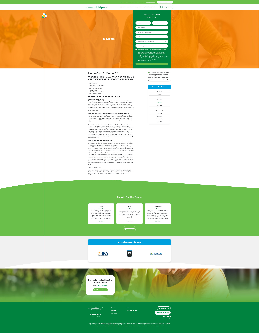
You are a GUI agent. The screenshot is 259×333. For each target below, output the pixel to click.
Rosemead (159, 116)
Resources (137, 7)
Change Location (150, 2)
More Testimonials (129, 230)
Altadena (159, 94)
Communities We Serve (149, 7)
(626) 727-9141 (103, 286)
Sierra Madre (159, 119)
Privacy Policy (98, 316)
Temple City (159, 122)
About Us (130, 7)
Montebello (159, 108)
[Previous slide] (125, 226)
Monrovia (159, 105)
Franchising (114, 313)
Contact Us (151, 64)
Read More (101, 221)
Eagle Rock (159, 100)
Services (123, 7)
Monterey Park (159, 111)
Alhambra (159, 91)
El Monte (159, 102)
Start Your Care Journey (100, 290)
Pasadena (159, 113)
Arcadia (159, 97)
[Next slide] (134, 226)
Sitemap (93, 316)
